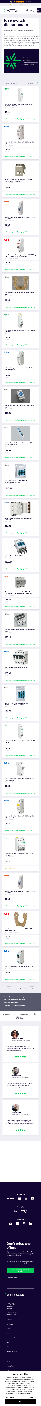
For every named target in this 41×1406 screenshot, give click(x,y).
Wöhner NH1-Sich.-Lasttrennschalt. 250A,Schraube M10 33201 (16, 481)
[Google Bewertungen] (11, 1)
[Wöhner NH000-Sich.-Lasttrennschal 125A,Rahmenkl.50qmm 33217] (20, 693)
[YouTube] (10, 1223)
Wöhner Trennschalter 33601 (14, 556)
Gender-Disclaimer (12, 1351)
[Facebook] (17, 1223)
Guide (8, 1342)
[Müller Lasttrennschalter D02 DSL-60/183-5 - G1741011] (20, 508)
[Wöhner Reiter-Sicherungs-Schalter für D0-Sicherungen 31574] (20, 433)
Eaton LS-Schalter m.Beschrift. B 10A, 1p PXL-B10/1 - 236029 (20, 779)
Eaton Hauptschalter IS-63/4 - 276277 (17, 667)
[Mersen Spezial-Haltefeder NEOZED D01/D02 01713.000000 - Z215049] (20, 170)
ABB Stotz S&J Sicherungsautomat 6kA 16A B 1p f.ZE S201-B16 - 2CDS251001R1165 (20, 255)
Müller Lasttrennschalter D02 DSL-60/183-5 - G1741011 (19, 519)
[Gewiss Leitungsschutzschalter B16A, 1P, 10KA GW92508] (20, 208)
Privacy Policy (11, 1366)
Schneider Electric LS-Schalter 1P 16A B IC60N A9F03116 (20, 331)
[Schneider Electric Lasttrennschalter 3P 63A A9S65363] (20, 844)
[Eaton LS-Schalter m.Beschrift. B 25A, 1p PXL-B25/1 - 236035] (20, 806)
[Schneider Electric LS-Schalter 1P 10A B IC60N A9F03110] (20, 731)
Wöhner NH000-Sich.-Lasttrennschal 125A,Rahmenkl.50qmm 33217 (16, 704)
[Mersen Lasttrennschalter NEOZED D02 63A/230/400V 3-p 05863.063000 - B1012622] (20, 582)
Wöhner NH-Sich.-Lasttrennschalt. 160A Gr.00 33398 (19, 406)
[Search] (34, 10)
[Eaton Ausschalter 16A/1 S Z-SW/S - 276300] (20, 957)
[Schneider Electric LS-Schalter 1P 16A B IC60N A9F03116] (20, 320)
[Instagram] (24, 1223)
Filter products (10, 83)
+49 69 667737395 (12, 1313)
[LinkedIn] (30, 1223)
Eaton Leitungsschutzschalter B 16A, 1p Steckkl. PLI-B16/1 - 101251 (20, 368)
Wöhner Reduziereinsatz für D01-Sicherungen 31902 (19, 293)
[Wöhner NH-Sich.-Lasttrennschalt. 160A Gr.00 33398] (20, 396)
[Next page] (32, 988)
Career (8, 1328)
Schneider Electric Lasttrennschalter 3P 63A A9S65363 (19, 854)
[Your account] (27, 10)
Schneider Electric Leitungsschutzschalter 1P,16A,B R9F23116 (18, 105)
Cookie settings (9, 1397)
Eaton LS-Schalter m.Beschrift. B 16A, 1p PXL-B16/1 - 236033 (20, 142)
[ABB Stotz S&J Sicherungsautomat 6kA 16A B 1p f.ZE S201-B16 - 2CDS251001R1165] (20, 245)
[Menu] (39, 10)
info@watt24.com (11, 1314)
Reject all (33, 1397)
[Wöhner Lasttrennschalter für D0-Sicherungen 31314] (20, 620)
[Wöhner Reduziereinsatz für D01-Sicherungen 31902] (20, 283)
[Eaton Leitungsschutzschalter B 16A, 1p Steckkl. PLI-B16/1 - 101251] (20, 358)
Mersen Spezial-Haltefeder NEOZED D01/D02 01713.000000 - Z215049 (19, 180)
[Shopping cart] (30, 10)
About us (9, 1319)
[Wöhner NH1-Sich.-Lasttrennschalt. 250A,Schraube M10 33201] (20, 471)
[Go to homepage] (8, 10)
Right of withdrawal (12, 1347)
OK (20, 1401)
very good (28, 1)
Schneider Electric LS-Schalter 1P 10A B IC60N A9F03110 (20, 741)
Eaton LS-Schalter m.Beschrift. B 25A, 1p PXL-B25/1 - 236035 (20, 816)
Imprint (8, 1361)
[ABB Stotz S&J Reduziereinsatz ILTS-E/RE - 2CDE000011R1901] (20, 919)
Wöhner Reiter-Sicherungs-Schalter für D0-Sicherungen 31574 (18, 443)
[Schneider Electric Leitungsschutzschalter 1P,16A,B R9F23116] (20, 95)
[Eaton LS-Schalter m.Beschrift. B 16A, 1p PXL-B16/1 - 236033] (20, 132)
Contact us (10, 1324)
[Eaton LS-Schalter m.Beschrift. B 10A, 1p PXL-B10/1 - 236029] (20, 769)
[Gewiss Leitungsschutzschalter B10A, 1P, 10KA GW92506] (20, 882)
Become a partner (11, 1338)
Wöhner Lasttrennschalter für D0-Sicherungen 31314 (20, 630)
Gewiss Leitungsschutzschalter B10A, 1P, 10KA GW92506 (20, 892)
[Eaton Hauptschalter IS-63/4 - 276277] (20, 657)
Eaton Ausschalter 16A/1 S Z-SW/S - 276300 (19, 966)
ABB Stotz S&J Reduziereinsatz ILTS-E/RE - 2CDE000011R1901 (19, 929)
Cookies (9, 1333)
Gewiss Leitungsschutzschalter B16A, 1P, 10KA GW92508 (20, 218)
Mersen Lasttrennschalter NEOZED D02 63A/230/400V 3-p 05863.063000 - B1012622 (18, 592)
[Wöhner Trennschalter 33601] (20, 546)
